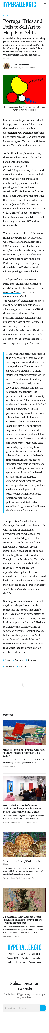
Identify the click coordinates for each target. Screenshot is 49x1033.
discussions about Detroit (17, 132)
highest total (14, 647)
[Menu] (45, 4)
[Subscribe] (43, 1008)
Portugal (23, 666)
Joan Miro (9, 666)
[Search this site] (41, 4)
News (5, 15)
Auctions (19, 660)
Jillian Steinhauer (20, 64)
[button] (34, 954)
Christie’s (31, 660)
